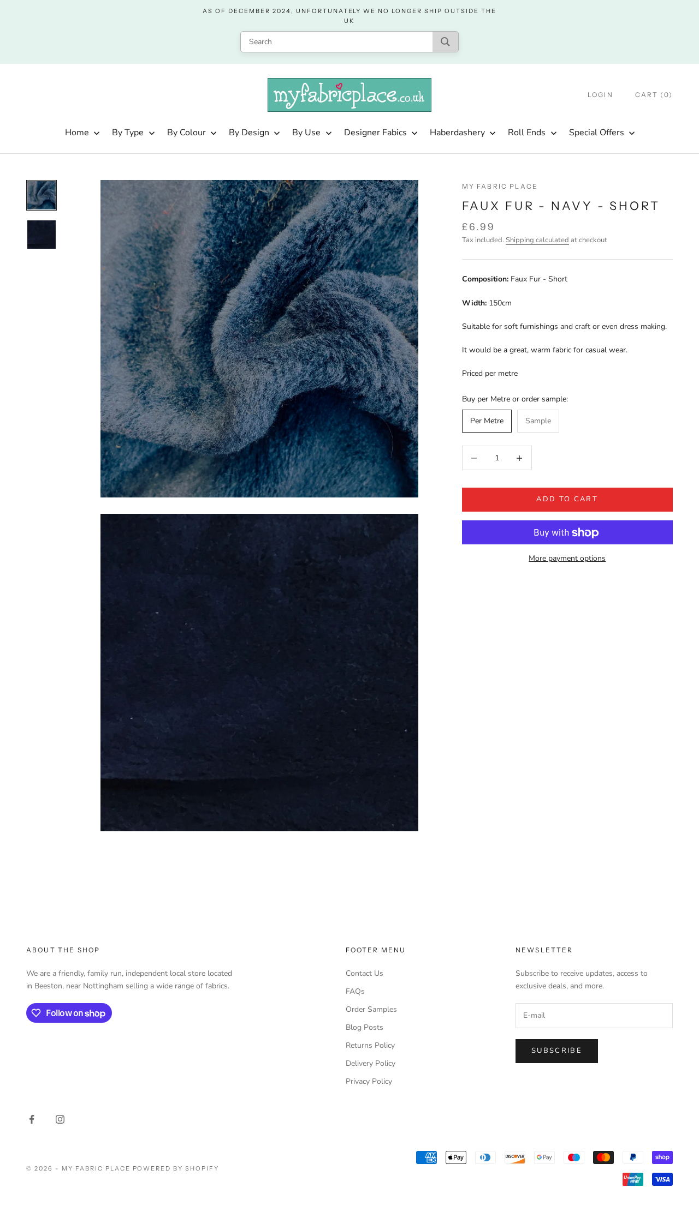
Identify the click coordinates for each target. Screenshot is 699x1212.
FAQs (355, 991)
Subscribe (556, 1050)
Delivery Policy (370, 1063)
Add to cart (567, 500)
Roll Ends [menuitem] (527, 133)
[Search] (445, 42)
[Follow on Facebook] (31, 1119)
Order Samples (371, 1009)
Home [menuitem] (77, 133)
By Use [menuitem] (306, 133)
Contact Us (364, 973)
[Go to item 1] (41, 195)
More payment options (567, 559)
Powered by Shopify (176, 1168)
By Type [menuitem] (128, 133)
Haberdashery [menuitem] (457, 133)
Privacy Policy (369, 1081)
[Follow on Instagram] (60, 1119)
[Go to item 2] (41, 234)
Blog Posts (364, 1027)
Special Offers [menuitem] (596, 133)
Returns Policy (370, 1045)
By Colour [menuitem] (186, 133)
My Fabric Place (500, 186)
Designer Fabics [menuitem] (375, 133)
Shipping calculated (537, 240)
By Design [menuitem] (249, 133)
